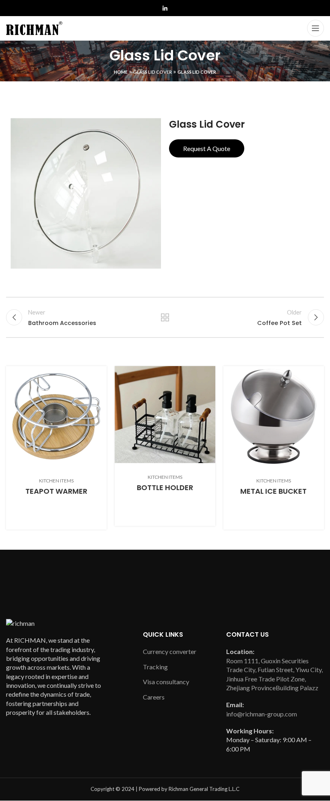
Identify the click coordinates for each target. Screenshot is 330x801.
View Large (101, 372)
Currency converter (169, 651)
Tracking (155, 667)
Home (121, 72)
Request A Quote (206, 148)
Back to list (165, 317)
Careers (154, 697)
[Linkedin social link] (165, 8)
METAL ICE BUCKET (273, 491)
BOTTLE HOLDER (165, 487)
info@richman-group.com (261, 714)
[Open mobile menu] (315, 28)
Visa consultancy (166, 681)
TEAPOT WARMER (56, 491)
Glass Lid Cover (152, 72)
